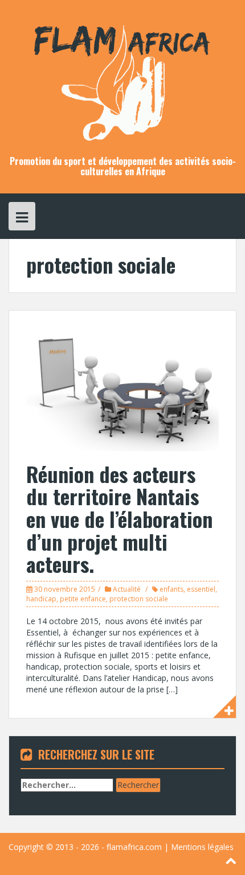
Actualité (127, 589)
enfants (171, 589)
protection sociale (138, 599)
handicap (41, 599)
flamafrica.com (134, 846)
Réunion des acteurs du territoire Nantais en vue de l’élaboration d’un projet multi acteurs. (119, 519)
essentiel (201, 589)
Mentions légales (202, 846)
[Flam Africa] (122, 77)
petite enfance (83, 599)
